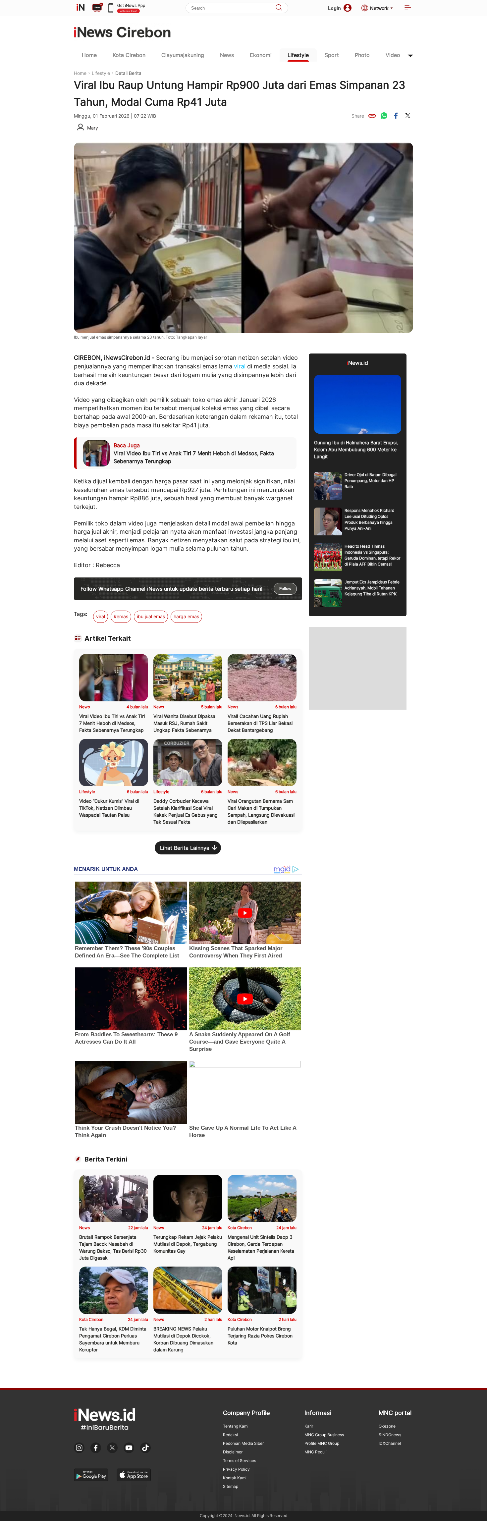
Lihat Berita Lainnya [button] (184, 847)
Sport (332, 55)
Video (393, 55)
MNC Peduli (315, 1451)
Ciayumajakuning (182, 55)
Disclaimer (233, 1451)
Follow (285, 588)
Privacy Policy (236, 1469)
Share (358, 116)
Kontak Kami (234, 1477)
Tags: (80, 614)
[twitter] (408, 115)
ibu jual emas (151, 616)
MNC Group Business (324, 1434)
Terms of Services (239, 1460)
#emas (121, 616)
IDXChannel (390, 1443)
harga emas (186, 616)
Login (334, 8)
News (227, 55)
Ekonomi (261, 55)
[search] (279, 8)
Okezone (387, 1426)
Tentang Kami (235, 1426)
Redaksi (230, 1434)
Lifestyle (298, 55)
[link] (372, 115)
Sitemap (230, 1486)
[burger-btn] (408, 8)
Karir (308, 1426)
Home (89, 55)
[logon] (80, 8)
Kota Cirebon (129, 55)
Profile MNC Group (321, 1443)
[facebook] (396, 115)
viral (239, 366)
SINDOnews (390, 1434)
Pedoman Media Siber (243, 1443)
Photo (362, 55)
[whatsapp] (384, 115)
